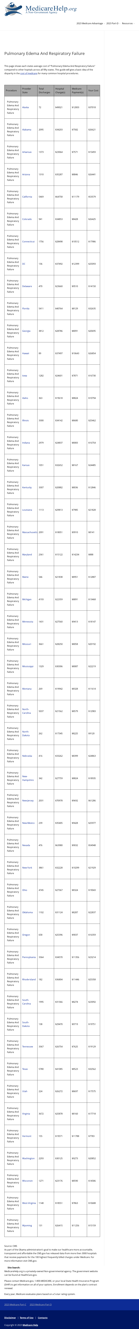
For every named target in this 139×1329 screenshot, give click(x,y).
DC (23, 263)
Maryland (27, 554)
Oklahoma (27, 912)
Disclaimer (10, 1317)
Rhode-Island (29, 979)
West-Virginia (29, 1203)
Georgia (26, 330)
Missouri (26, 644)
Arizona (26, 174)
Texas (25, 1068)
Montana (26, 688)
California (27, 196)
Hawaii (25, 353)
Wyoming (27, 1225)
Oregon (26, 934)
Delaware (27, 286)
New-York (27, 867)
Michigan (26, 599)
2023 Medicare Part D (41, 1304)
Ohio (24, 890)
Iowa (24, 375)
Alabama (26, 129)
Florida (25, 308)
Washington (28, 1158)
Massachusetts (30, 532)
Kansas (26, 465)
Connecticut (28, 241)
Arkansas (27, 152)
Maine (25, 576)
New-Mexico (28, 822)
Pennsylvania (29, 957)
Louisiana (27, 509)
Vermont (26, 1136)
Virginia (26, 1113)
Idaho (25, 398)
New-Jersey (28, 800)
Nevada (26, 845)
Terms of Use (26, 1317)
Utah (24, 1091)
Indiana (26, 442)
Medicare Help (30, 1325)
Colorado (27, 219)
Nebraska (27, 755)
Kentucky (27, 487)
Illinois (25, 420)
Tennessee (27, 1046)
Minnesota (27, 621)
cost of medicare (28, 73)
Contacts (43, 1317)
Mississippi (27, 666)
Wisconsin (27, 1180)
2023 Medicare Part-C (15, 1304)
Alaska (25, 107)
